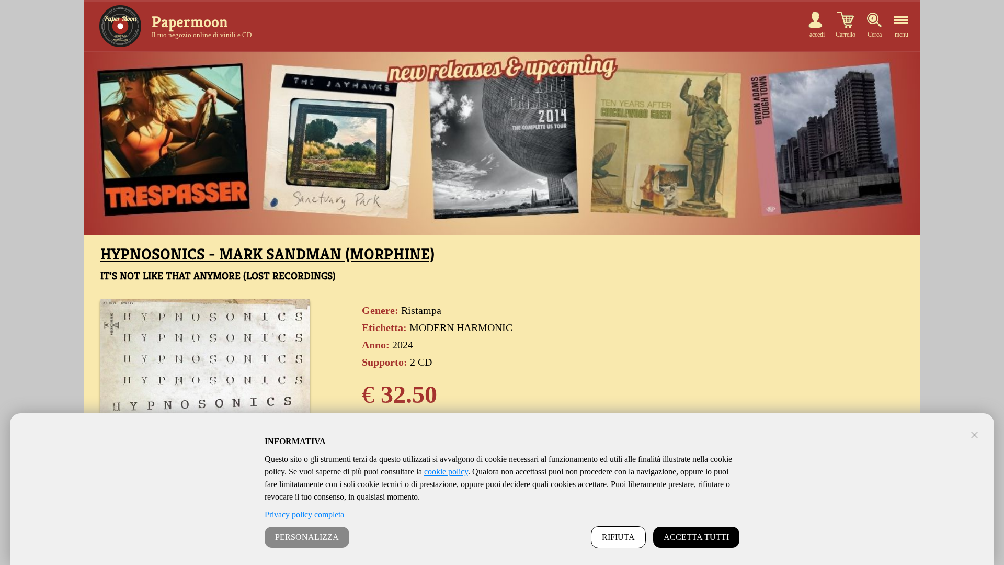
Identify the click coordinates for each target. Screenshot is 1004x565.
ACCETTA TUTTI (696, 537)
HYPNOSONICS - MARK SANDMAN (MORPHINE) (267, 254)
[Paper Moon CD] (120, 26)
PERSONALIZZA (307, 537)
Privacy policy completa (304, 514)
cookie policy (446, 471)
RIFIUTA (618, 537)
